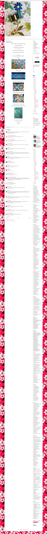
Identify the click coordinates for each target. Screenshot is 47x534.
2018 (34, 84)
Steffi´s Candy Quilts (9, 151)
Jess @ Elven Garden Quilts (10, 139)
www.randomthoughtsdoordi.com (10, 135)
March (35, 98)
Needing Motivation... (36, 105)
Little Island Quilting (9, 213)
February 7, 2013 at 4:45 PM (10, 145)
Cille (7, 147)
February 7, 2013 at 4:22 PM (10, 141)
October (35, 91)
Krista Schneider (9, 143)
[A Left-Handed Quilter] (37, 522)
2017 (34, 85)
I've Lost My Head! (38, 140)
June (34, 95)
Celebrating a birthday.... (36, 104)
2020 (34, 82)
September (35, 92)
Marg (8, 156)
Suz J (8, 195)
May (34, 96)
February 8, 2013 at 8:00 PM (10, 184)
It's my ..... (37, 144)
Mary (8, 190)
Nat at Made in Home (9, 182)
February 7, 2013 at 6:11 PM (10, 149)
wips (8, 127)
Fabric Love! (35, 107)
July (34, 94)
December (35, 89)
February (35, 99)
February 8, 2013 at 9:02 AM (10, 180)
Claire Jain (8, 200)
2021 (34, 81)
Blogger (28, 529)
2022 (34, 80)
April (34, 97)
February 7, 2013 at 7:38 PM (10, 154)
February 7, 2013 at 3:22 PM (10, 137)
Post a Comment (8, 216)
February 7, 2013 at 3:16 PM (10, 133)
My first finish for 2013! (36, 106)
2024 (34, 78)
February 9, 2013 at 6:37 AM (10, 198)
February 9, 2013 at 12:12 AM (10, 193)
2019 (34, 83)
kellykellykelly (23, 529)
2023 (34, 79)
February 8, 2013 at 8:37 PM (10, 188)
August (35, 93)
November (35, 90)
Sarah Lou (8, 209)
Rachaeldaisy (8, 186)
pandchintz (8, 205)
